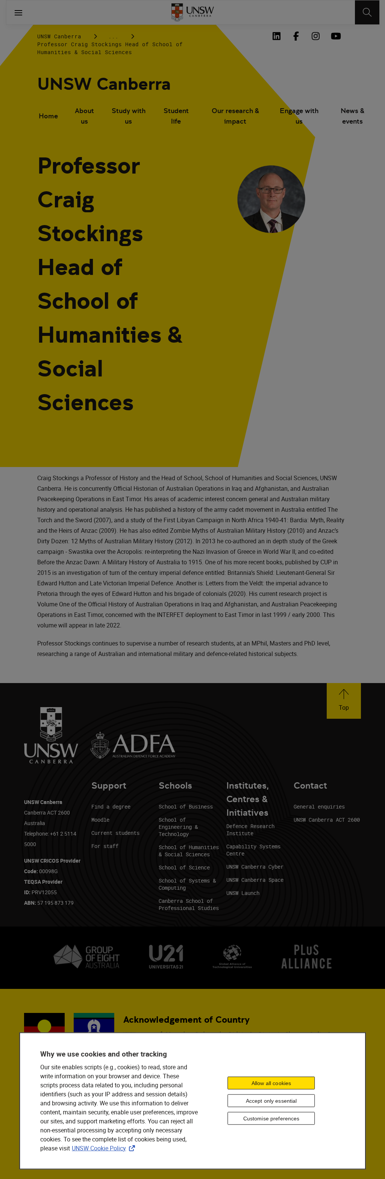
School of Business (186, 806)
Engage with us (299, 116)
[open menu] (18, 12)
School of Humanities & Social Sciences (189, 850)
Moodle (100, 819)
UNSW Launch (242, 892)
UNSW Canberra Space (254, 879)
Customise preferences (271, 1119)
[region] (192, 1100)
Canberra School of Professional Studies (189, 904)
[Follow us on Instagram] (315, 36)
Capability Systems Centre (253, 850)
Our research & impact (235, 116)
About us (84, 116)
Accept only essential (271, 1101)
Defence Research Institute (250, 829)
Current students (115, 832)
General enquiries (319, 806)
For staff (104, 845)
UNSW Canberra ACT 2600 (327, 819)
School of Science (184, 867)
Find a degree (110, 806)
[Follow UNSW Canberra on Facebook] (296, 36)
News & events (352, 116)
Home (48, 116)
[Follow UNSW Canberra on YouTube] (335, 36)
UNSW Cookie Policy (105, 1148)
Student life (176, 116)
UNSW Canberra (59, 36)
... (113, 36)
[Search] (367, 12)
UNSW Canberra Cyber (254, 866)
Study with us (129, 116)
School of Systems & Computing (187, 884)
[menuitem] (48, 117)
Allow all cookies (271, 1083)
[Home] (192, 12)
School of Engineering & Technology (178, 826)
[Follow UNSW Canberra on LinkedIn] (276, 36)
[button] (344, 701)
